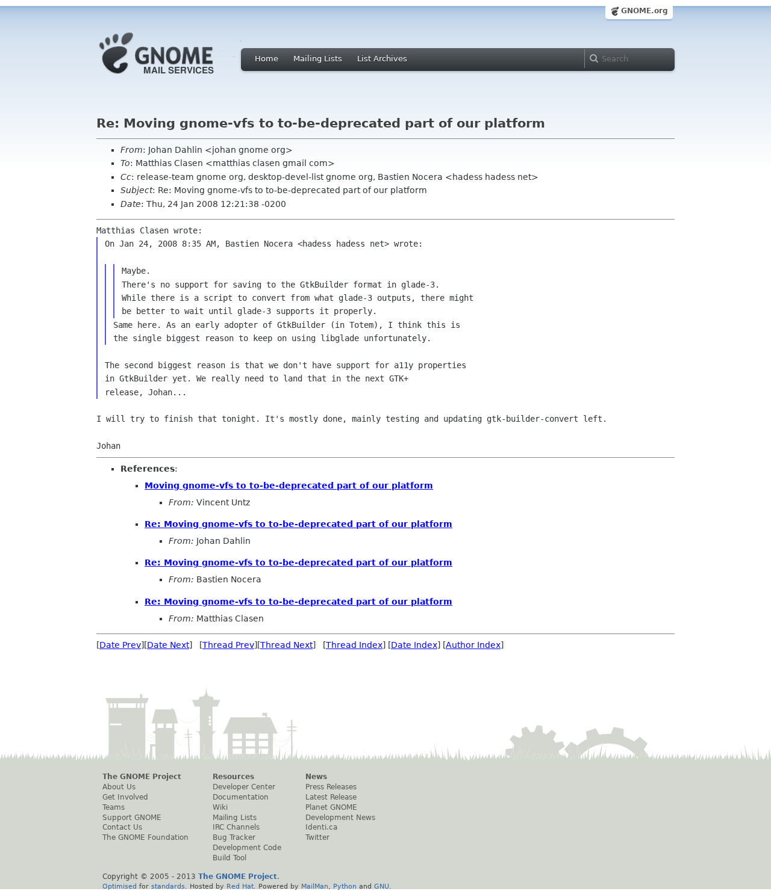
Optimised (119, 886)
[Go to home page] (174, 77)
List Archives (382, 58)
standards (168, 886)
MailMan (314, 886)
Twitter (317, 837)
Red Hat (240, 886)
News (316, 776)
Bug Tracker (234, 837)
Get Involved (125, 797)
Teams (113, 807)
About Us (119, 787)
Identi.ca (321, 827)
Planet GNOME (331, 807)
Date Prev (120, 645)
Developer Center (244, 787)
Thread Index (354, 645)
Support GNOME (131, 817)
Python (345, 886)
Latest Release (331, 797)
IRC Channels (236, 827)
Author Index (473, 645)
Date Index (414, 645)
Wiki (220, 807)
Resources (233, 776)
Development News (340, 817)
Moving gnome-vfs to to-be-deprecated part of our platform (289, 485)
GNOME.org (644, 11)
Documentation (241, 797)
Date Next (168, 645)
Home (266, 58)
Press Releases (331, 787)
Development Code (247, 847)
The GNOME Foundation (145, 837)
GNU (381, 886)
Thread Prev (228, 645)
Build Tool (229, 858)
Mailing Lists (317, 58)
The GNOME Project (141, 776)
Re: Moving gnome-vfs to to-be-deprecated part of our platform (298, 524)
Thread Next (286, 645)
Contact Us (122, 827)
